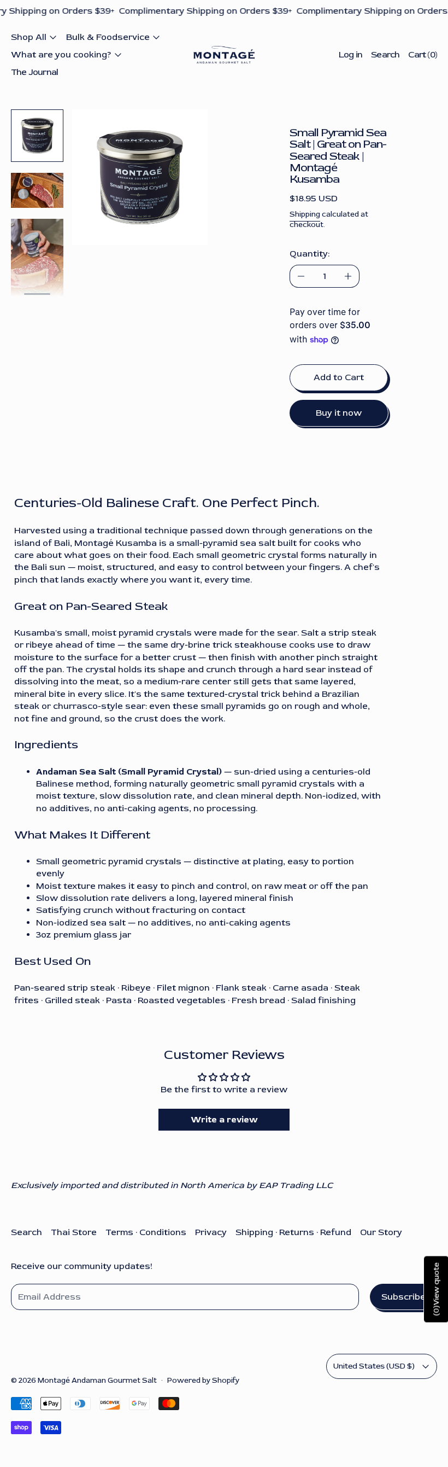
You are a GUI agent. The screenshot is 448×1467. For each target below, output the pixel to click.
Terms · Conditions (145, 1232)
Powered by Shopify (203, 1380)
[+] (348, 276)
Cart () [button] (422, 54)
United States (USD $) (374, 1366)
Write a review (224, 1119)
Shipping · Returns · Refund (293, 1232)
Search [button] (385, 54)
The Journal (34, 72)
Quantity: (309, 253)
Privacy (211, 1232)
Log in (350, 54)
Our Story (381, 1232)
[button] (37, 135)
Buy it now (339, 413)
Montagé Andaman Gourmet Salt (97, 1380)
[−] (301, 276)
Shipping (305, 214)
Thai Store (74, 1232)
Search (26, 1232)
